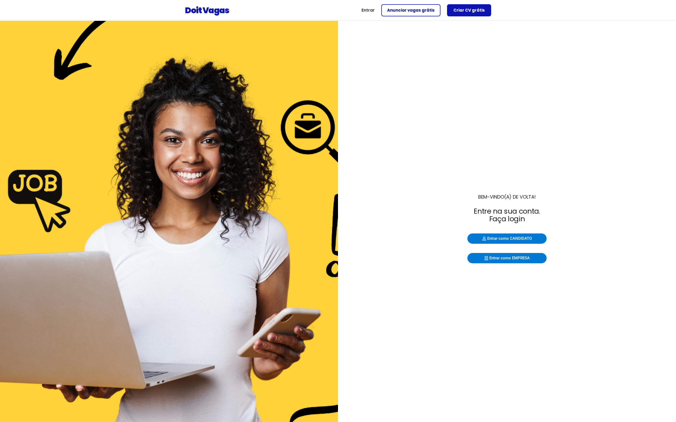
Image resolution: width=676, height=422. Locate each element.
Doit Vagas (207, 10)
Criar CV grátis (469, 10)
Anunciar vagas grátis (411, 10)
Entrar (368, 10)
